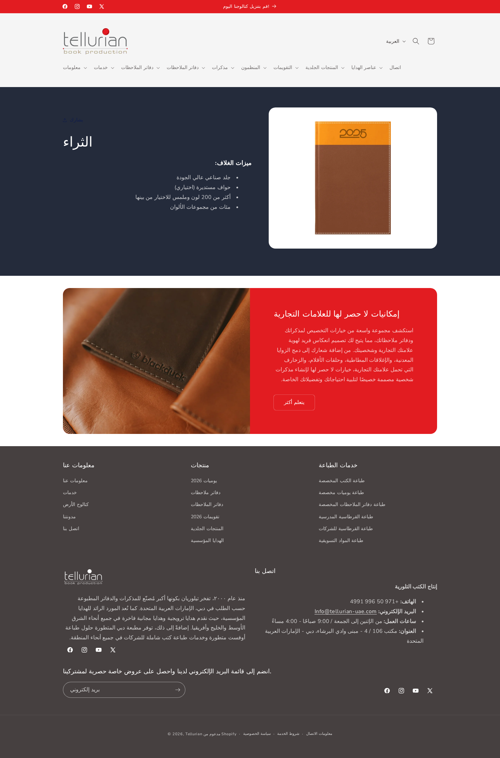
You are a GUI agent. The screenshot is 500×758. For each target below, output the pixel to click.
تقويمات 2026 (205, 516)
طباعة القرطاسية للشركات (346, 528)
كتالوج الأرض (76, 504)
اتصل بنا (71, 528)
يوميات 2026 (204, 480)
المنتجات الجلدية (207, 528)
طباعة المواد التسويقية (341, 540)
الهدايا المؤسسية (207, 540)
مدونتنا (69, 516)
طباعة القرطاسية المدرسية (346, 516)
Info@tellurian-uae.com (346, 611)
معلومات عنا (75, 480)
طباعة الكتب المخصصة (342, 480)
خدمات (70, 492)
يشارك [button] (76, 120)
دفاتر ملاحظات (205, 492)
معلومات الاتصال (319, 733)
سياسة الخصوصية (257, 733)
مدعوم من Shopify (219, 734)
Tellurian (193, 734)
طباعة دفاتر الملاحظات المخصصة (352, 504)
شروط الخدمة (288, 733)
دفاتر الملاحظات (207, 504)
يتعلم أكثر (294, 402)
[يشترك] (177, 690)
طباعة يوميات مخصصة (341, 492)
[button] (74, 68)
